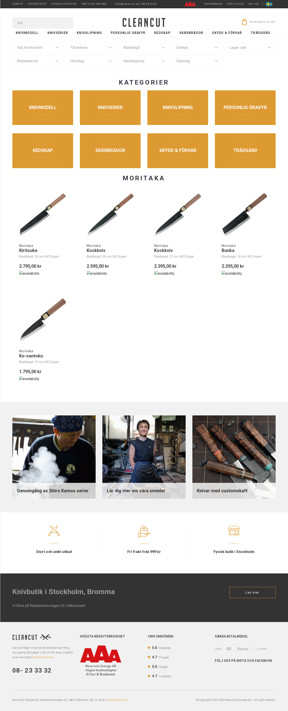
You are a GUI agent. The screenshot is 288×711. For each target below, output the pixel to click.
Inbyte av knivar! (94, 3)
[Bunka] (245, 215)
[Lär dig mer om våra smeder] (144, 457)
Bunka (228, 250)
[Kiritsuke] (42, 215)
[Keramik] (38, 72)
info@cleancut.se (117, 700)
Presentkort (37, 3)
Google (159, 666)
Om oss (253, 3)
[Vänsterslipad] (197, 68)
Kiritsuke (28, 250)
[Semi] (38, 68)
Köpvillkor (235, 3)
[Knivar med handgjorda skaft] (234, 457)
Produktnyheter (64, 3)
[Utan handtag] (91, 76)
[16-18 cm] (144, 54)
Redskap (162, 33)
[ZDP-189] (197, 54)
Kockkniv (96, 250)
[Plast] (91, 68)
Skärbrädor (191, 33)
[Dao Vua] (91, 54)
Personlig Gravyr (128, 33)
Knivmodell (27, 33)
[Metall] (91, 72)
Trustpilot (161, 676)
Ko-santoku (31, 356)
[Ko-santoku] (42, 320)
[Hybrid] (144, 68)
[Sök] (66, 22)
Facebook (161, 648)
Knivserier (57, 33)
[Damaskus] (250, 54)
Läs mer (252, 592)
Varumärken (213, 3)
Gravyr (17, 3)
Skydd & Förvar (227, 33)
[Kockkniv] (110, 215)
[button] (37, 47)
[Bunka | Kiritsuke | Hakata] (38, 54)
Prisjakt (160, 657)
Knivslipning (89, 33)
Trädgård (260, 33)
